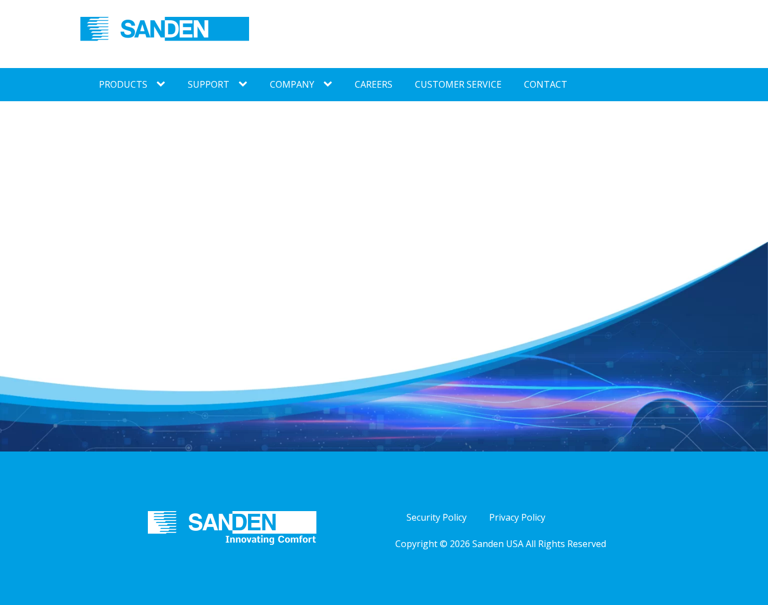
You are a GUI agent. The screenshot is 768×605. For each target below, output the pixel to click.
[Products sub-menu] (163, 84)
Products (123, 84)
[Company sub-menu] (330, 84)
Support (208, 84)
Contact (545, 84)
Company (292, 84)
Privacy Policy (517, 517)
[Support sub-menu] (245, 84)
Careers (373, 84)
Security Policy (436, 517)
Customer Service (458, 84)
